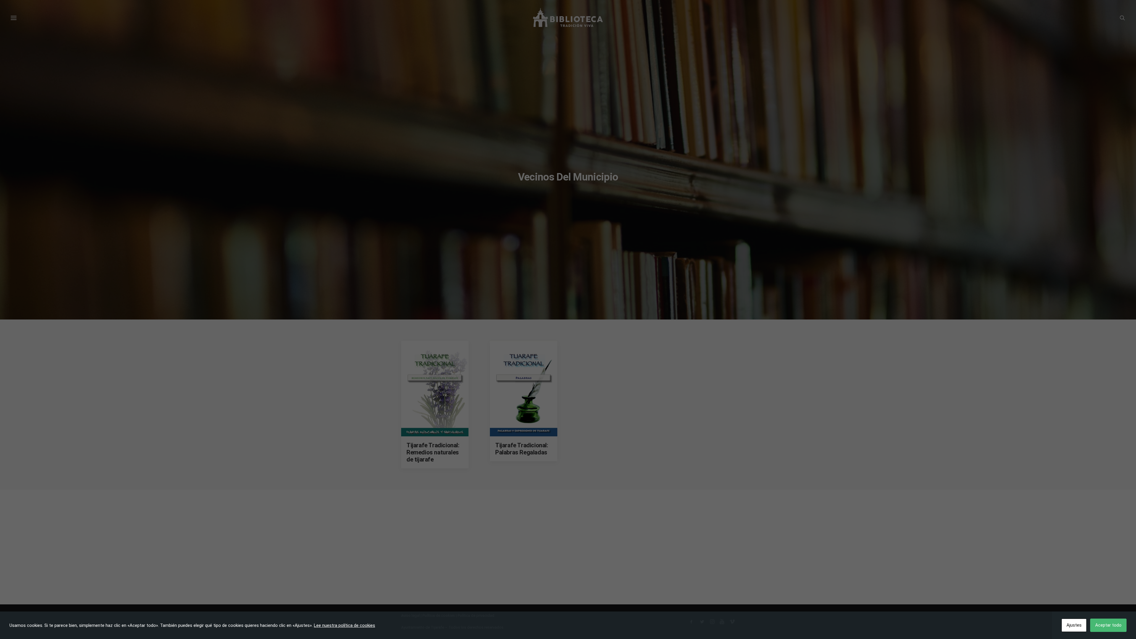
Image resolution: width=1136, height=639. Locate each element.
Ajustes (1074, 625)
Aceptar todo (1108, 625)
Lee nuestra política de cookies (344, 625)
